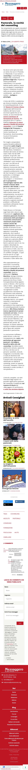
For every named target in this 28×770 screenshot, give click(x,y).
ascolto (6, 518)
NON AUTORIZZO (10, 659)
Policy (12, 759)
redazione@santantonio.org (12, 682)
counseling (15, 514)
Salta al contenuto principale (8, 1)
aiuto (17, 532)
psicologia (7, 532)
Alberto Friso (18, 42)
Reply (17, 554)
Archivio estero (14, 745)
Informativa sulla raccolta (6, 768)
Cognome (7, 595)
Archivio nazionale (14, 743)
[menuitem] (14, 695)
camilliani (7, 537)
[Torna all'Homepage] (12, 4)
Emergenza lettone (10, 488)
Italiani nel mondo (14, 722)
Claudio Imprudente (19, 468)
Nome (6, 587)
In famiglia (14, 717)
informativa (10, 644)
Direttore (14, 695)
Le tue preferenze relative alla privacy (12, 766)
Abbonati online (14, 733)
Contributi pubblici (14, 761)
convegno (7, 523)
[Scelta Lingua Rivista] (25, 8)
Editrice (14, 700)
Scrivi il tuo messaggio (11, 612)
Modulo (15, 759)
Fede (7, 12)
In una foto (14, 719)
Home (3, 12)
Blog (14, 707)
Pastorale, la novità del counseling (17, 12)
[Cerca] (22, 8)
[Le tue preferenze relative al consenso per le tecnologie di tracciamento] (25, 767)
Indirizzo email (9, 603)
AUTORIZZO (8, 658)
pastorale (16, 518)
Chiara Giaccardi (18, 422)
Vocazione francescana (14, 724)
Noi (14, 688)
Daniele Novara (16, 491)
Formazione (8, 528)
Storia (14, 692)
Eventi (14, 703)
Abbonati (14, 729)
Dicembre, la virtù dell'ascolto (11, 419)
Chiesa (4, 18)
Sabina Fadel (17, 445)
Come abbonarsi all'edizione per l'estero (14, 739)
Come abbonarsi (14, 736)
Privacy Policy (16, 754)
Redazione (14, 697)
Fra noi (14, 714)
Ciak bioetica (14, 711)
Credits (10, 754)
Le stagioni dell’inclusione (9, 465)
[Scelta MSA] (2, 4)
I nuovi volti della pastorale (10, 442)
